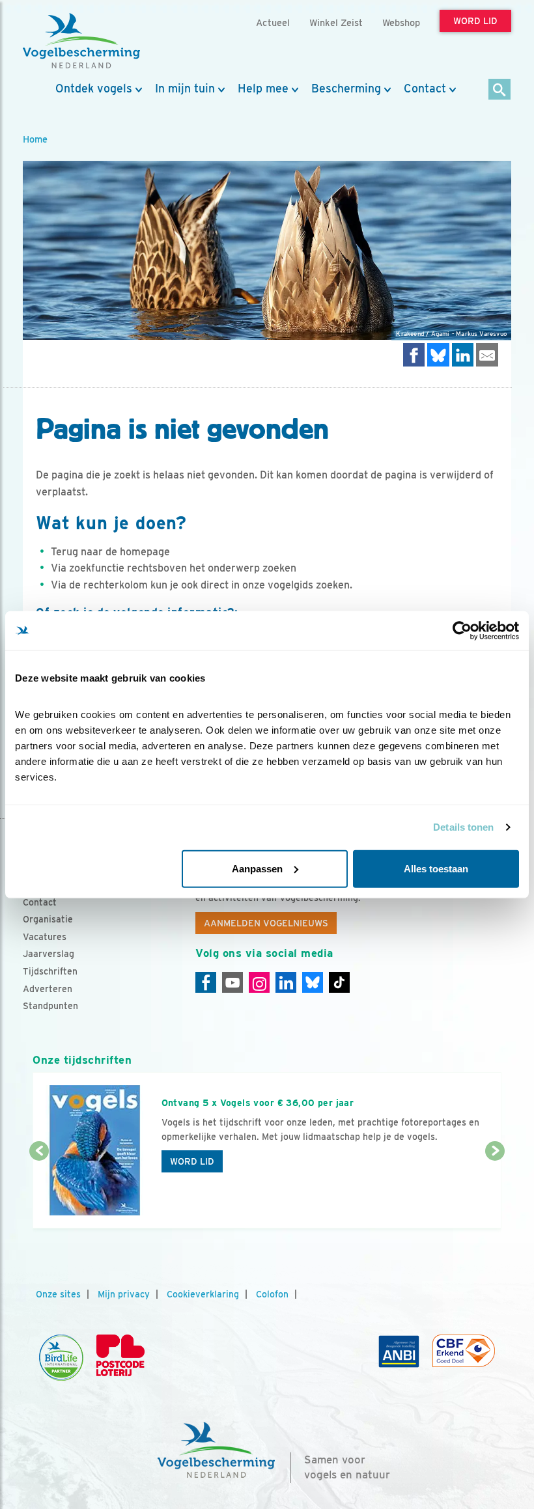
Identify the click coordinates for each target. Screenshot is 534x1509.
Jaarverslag (48, 953)
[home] (81, 41)
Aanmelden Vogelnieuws (266, 923)
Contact (425, 88)
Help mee (263, 88)
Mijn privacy (124, 1294)
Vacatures (44, 937)
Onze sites (58, 1294)
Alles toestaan (436, 868)
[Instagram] (259, 982)
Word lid (192, 1161)
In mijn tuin (185, 88)
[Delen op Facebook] (414, 354)
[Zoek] (499, 90)
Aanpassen (257, 868)
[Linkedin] (285, 982)
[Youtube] (232, 982)
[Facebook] (205, 982)
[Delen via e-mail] (487, 354)
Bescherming (346, 88)
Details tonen (463, 827)
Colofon (272, 1294)
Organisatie (48, 919)
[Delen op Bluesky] (438, 354)
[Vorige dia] (39, 1190)
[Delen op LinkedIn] (463, 354)
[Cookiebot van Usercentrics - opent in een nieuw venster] (462, 631)
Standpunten (50, 1006)
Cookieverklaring (203, 1294)
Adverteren (47, 989)
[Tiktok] (339, 982)
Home (35, 139)
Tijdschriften (50, 971)
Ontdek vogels (93, 88)
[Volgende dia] (495, 1190)
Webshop (401, 22)
